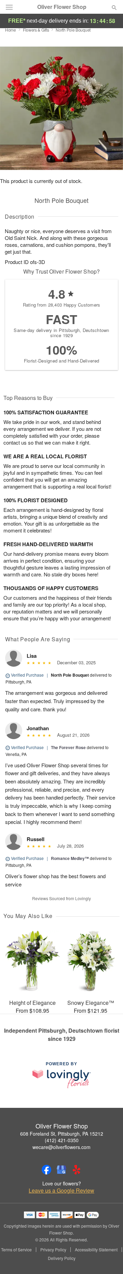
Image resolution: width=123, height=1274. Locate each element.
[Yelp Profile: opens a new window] (76, 1169)
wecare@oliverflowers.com (61, 1147)
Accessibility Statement (96, 1250)
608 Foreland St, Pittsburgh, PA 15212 (61, 1133)
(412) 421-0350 (62, 1140)
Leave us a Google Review (61, 1190)
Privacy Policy (53, 1250)
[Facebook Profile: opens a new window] (46, 1169)
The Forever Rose (68, 747)
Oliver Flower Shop (61, 7)
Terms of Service (16, 1250)
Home (10, 30)
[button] (108, 1258)
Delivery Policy (62, 1258)
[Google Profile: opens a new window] (61, 1169)
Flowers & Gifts (36, 30)
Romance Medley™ (70, 858)
